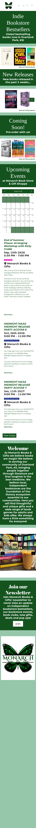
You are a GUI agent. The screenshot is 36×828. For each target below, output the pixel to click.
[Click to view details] (7, 56)
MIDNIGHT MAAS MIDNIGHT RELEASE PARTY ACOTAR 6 (17, 326)
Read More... (8, 315)
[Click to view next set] (4, 57)
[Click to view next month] (31, 191)
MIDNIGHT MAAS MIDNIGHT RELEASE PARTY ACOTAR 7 (17, 384)
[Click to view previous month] (4, 191)
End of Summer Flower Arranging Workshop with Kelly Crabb (17, 245)
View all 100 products (27, 67)
